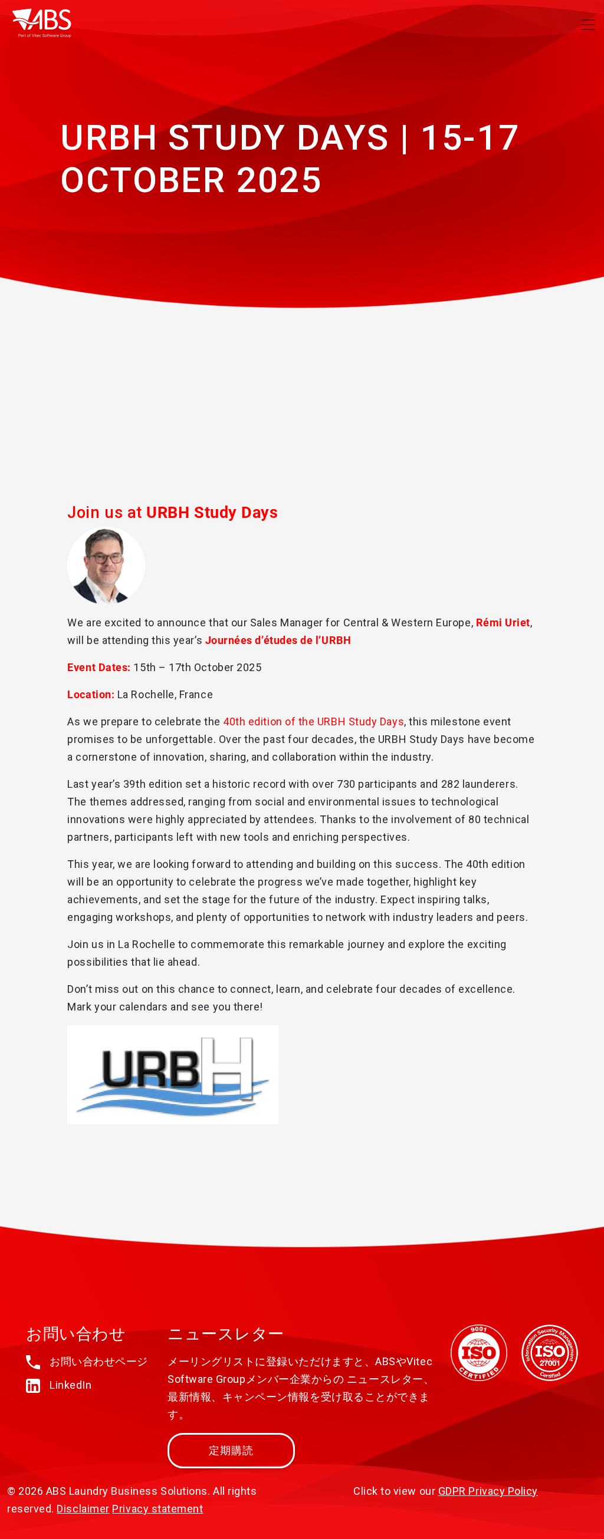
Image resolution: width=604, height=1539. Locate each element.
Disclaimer (83, 1508)
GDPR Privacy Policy (488, 1491)
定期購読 (231, 1450)
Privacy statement (157, 1508)
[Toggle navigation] (588, 25)
